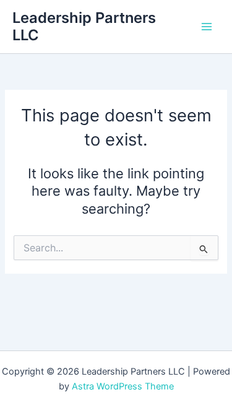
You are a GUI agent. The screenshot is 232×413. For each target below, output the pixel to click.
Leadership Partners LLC (84, 26)
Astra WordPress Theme (123, 386)
